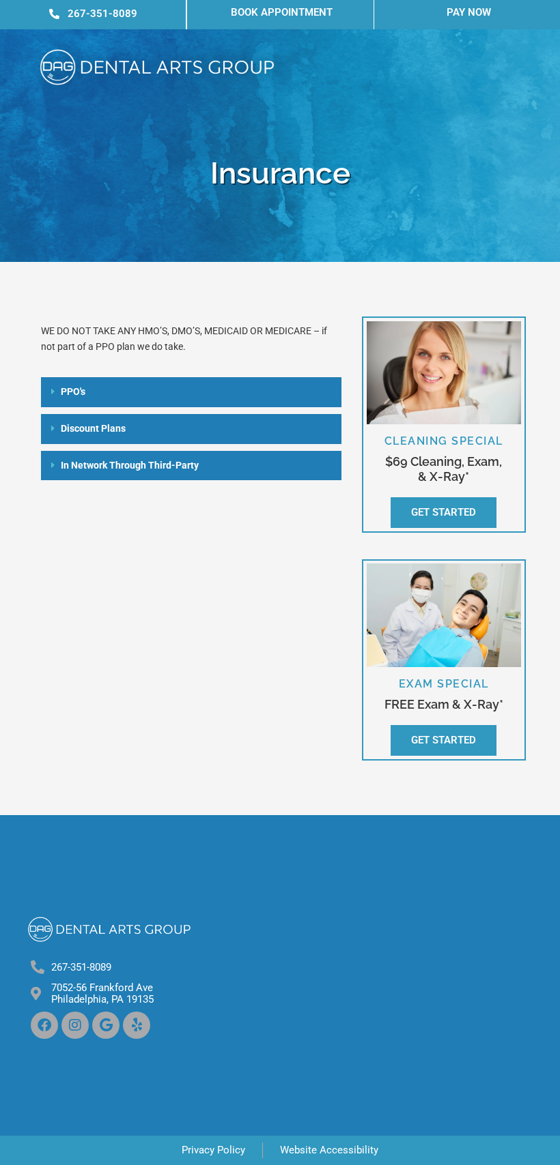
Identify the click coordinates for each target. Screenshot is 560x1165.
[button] (191, 392)
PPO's (73, 391)
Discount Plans (93, 428)
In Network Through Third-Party (130, 465)
